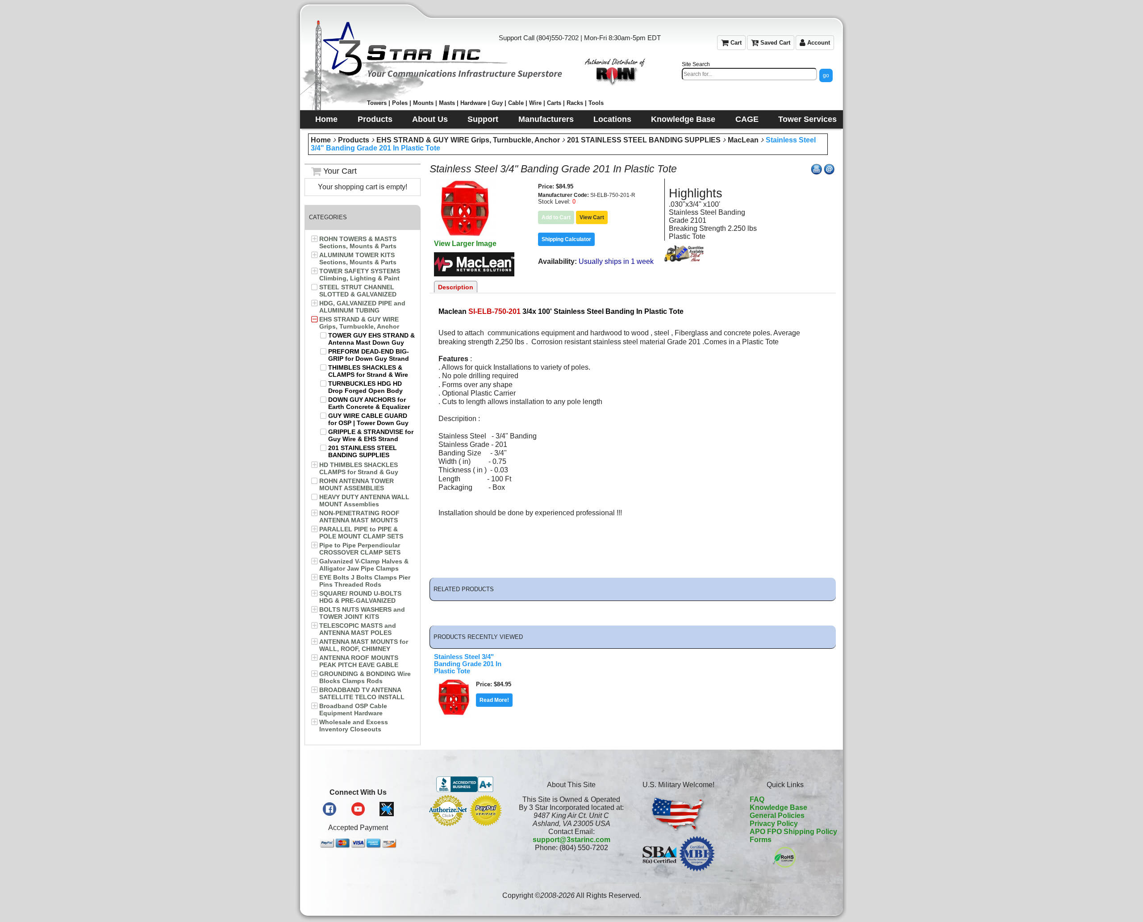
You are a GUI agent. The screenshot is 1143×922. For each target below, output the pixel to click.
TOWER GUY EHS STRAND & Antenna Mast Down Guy (371, 339)
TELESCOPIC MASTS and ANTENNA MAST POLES (357, 629)
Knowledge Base (778, 807)
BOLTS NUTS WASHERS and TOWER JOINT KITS (362, 613)
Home (321, 140)
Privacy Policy (774, 823)
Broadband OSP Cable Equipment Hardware (353, 709)
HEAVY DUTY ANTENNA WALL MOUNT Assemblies (364, 500)
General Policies (777, 815)
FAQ (757, 799)
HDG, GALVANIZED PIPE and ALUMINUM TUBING (362, 307)
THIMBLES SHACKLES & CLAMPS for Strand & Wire (368, 371)
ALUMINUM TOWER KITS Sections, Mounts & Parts (357, 258)
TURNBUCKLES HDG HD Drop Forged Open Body (365, 387)
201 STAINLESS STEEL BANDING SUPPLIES (644, 140)
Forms (761, 839)
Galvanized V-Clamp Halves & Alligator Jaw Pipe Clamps (364, 565)
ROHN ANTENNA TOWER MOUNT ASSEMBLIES (356, 484)
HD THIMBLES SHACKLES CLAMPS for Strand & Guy (358, 468)
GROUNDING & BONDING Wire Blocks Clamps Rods (365, 677)
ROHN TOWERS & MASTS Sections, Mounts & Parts (357, 242)
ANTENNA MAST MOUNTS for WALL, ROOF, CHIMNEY (363, 645)
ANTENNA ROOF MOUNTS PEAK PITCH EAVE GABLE (358, 661)
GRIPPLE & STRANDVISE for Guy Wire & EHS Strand (370, 435)
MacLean (743, 140)
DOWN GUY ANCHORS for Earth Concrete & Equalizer (369, 403)
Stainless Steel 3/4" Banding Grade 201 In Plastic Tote (467, 664)
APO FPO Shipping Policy (793, 831)
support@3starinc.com (571, 839)
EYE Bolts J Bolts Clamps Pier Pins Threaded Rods (364, 581)
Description (455, 287)
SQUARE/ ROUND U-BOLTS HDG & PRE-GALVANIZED (360, 597)
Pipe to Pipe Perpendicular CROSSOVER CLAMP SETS (359, 549)
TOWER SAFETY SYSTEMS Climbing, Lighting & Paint (359, 274)
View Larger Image (465, 243)
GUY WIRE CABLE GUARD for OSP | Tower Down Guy (368, 419)
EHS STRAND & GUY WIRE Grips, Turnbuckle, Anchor (468, 140)
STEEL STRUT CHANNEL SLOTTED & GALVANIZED (357, 291)
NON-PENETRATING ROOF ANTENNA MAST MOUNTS (359, 516)
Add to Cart (556, 217)
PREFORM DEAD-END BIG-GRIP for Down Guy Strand (368, 355)
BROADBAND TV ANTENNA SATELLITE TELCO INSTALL (362, 693)
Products (353, 140)
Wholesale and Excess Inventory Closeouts (353, 725)
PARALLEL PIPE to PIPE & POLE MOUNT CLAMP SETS (361, 533)
